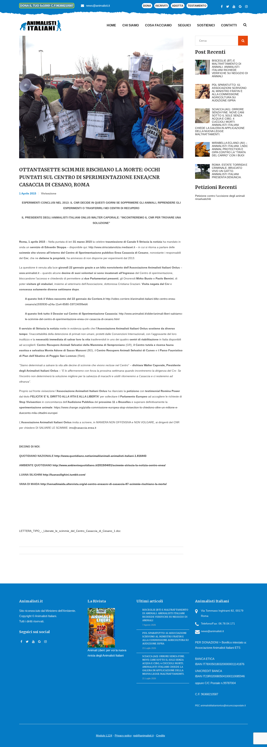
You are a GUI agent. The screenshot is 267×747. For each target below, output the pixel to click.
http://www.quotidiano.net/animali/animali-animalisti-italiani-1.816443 (100, 455)
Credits (160, 735)
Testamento (197, 5)
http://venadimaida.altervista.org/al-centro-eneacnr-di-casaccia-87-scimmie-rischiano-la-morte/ (103, 484)
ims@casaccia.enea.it (82, 427)
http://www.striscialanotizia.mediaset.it (112, 247)
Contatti (229, 25)
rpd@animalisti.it (143, 735)
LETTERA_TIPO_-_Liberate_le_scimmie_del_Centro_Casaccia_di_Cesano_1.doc (70, 530)
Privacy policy (123, 735)
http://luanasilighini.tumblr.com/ (64, 474)
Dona (147, 5)
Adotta (177, 5)
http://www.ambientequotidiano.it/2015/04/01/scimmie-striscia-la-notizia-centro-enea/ (109, 465)
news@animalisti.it (98, 5)
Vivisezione (48, 193)
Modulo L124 (104, 735)
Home (111, 25)
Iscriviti (161, 5)
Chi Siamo (130, 25)
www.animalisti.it (29, 273)
